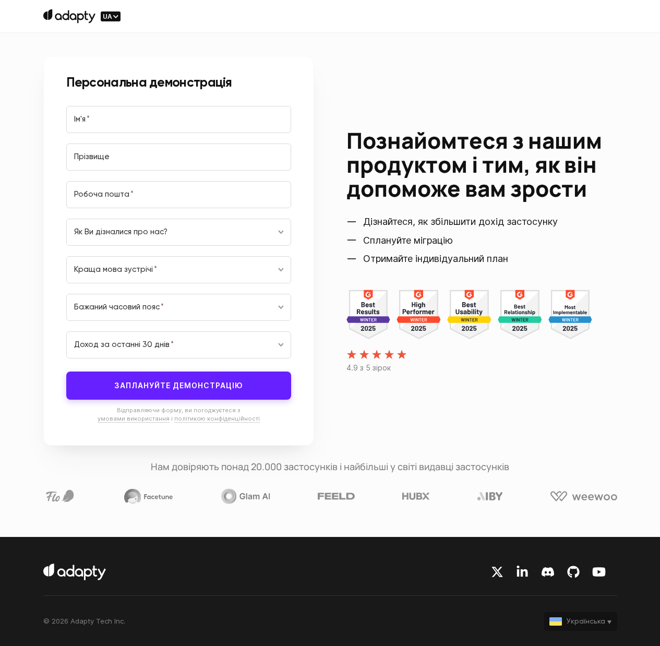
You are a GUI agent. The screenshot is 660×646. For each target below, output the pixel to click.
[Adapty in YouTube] (599, 571)
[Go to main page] (69, 16)
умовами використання (134, 418)
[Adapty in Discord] (548, 571)
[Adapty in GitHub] (573, 571)
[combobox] (178, 232)
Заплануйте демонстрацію (178, 385)
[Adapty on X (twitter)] (497, 571)
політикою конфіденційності (217, 418)
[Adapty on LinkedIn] (522, 571)
